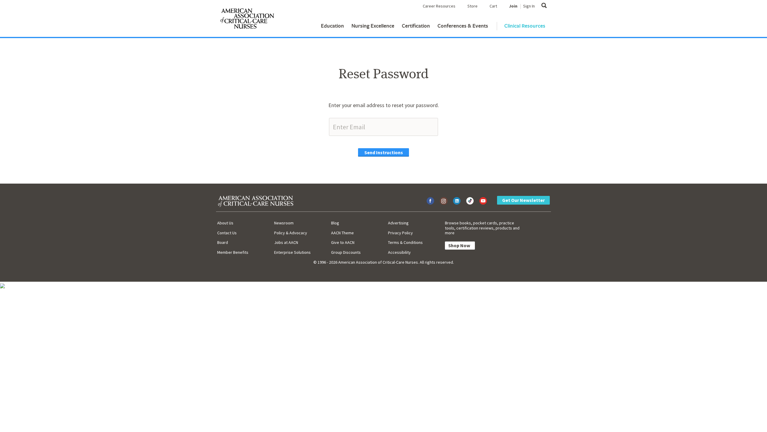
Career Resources (439, 6)
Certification (416, 25)
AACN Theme (342, 233)
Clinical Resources (524, 25)
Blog (335, 223)
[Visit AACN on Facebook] (430, 201)
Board (222, 242)
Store (472, 6)
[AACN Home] (246, 19)
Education (332, 25)
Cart (493, 6)
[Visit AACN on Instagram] (443, 201)
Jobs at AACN (286, 242)
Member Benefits (232, 252)
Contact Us (227, 233)
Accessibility (399, 252)
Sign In (529, 6)
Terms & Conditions (405, 242)
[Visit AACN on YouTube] (483, 201)
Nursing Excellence (372, 25)
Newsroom (284, 223)
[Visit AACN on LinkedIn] (456, 201)
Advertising (398, 223)
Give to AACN (342, 242)
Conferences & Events (462, 25)
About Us (225, 223)
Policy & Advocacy (290, 233)
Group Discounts (346, 252)
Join (513, 6)
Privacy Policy (400, 233)
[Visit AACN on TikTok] (469, 200)
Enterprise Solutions (292, 252)
